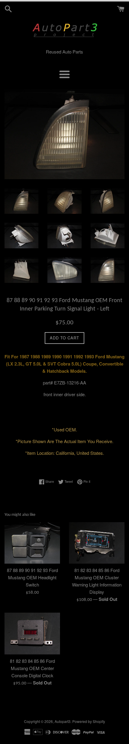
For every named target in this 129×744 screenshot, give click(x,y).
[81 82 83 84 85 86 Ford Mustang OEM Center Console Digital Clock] (32, 633)
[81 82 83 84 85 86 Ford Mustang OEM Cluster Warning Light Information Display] (96, 543)
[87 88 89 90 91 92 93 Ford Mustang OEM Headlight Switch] (32, 543)
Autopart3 (62, 721)
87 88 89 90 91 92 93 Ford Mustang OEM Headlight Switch (32, 577)
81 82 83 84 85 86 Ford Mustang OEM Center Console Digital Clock (32, 668)
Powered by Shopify (88, 721)
